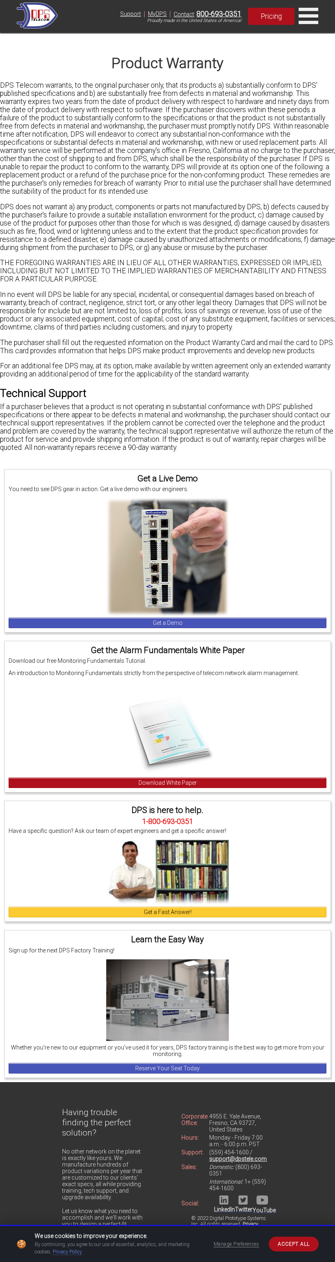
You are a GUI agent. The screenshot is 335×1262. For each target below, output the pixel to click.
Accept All (294, 1244)
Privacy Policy (67, 1252)
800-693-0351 (219, 14)
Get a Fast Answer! (168, 912)
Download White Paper (167, 782)
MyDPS (157, 14)
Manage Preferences (236, 1244)
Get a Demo (168, 623)
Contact (184, 14)
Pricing (271, 16)
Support (130, 14)
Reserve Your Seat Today (167, 1068)
